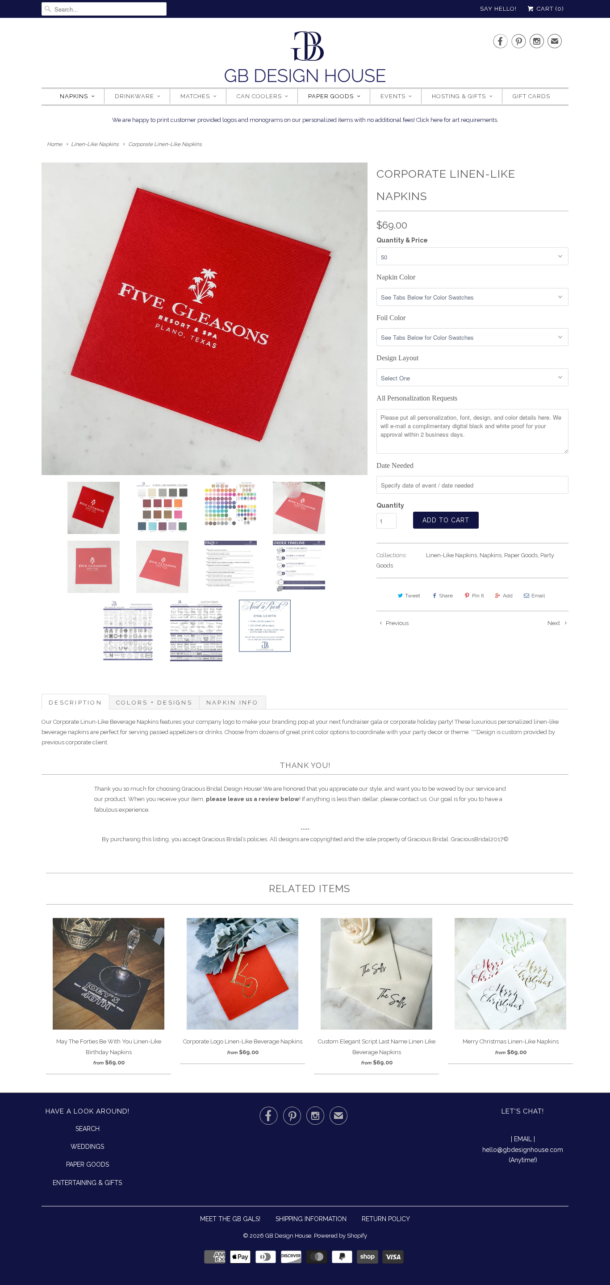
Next (554, 623)
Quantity (390, 505)
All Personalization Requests (416, 398)
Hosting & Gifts (459, 96)
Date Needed (395, 465)
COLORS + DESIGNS (154, 702)
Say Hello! (498, 8)
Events (392, 96)
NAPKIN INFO (232, 702)
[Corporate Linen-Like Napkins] (205, 319)
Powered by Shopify (340, 1235)
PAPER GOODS (87, 1164)
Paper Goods (331, 96)
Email (538, 595)
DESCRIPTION (75, 702)
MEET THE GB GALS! (230, 1218)
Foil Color (390, 317)
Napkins (74, 96)
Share (446, 595)
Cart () (549, 8)
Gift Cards (531, 96)
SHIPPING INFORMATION (311, 1218)
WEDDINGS (87, 1146)
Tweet (412, 595)
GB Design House (288, 1235)
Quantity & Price (402, 240)
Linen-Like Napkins (451, 555)
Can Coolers (259, 96)
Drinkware (134, 96)
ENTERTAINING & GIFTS (87, 1182)
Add (508, 595)
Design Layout (397, 358)
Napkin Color (395, 277)
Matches (195, 96)
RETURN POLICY (386, 1218)
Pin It (478, 595)
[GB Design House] (305, 59)
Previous (396, 623)
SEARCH (87, 1128)
